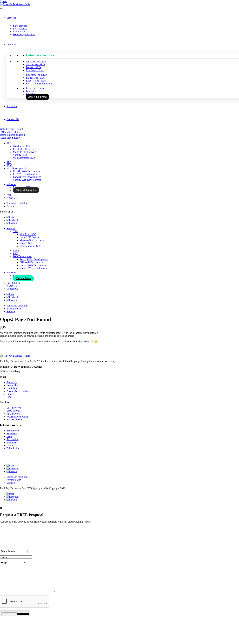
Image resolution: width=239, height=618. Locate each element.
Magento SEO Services (25, 152)
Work (9, 194)
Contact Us (13, 119)
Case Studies (13, 283)
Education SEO (35, 77)
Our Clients (12, 388)
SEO (9, 143)
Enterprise (12, 433)
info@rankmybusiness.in (13, 134)
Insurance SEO (35, 91)
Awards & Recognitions (19, 391)
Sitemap (11, 311)
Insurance (11, 442)
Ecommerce (13, 430)
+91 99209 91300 (9, 131)
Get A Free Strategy (10, 137)
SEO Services (20, 25)
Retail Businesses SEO (40, 83)
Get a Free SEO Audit (11, 129)
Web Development (16, 168)
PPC (9, 162)
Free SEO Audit (15, 419)
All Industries (13, 448)
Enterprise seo (35, 88)
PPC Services (20, 28)
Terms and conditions (17, 203)
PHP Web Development (25, 174)
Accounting (13, 439)
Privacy (10, 206)
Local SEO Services (23, 149)
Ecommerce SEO (36, 74)
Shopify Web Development (27, 179)
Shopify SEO (20, 154)
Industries (12, 44)
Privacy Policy (14, 308)
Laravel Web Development (27, 177)
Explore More (23, 278)
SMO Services (20, 31)
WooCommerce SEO (24, 157)
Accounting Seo (36, 61)
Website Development (18, 416)
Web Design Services (24, 34)
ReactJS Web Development (27, 171)
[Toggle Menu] (1, 8)
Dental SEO (33, 67)
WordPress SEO (21, 146)
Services (11, 17)
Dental (10, 445)
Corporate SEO (35, 64)
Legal (9, 436)
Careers (10, 394)
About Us (12, 106)
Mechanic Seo (35, 70)
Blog (9, 396)
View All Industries (37, 96)
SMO (9, 165)
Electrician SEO (36, 80)
